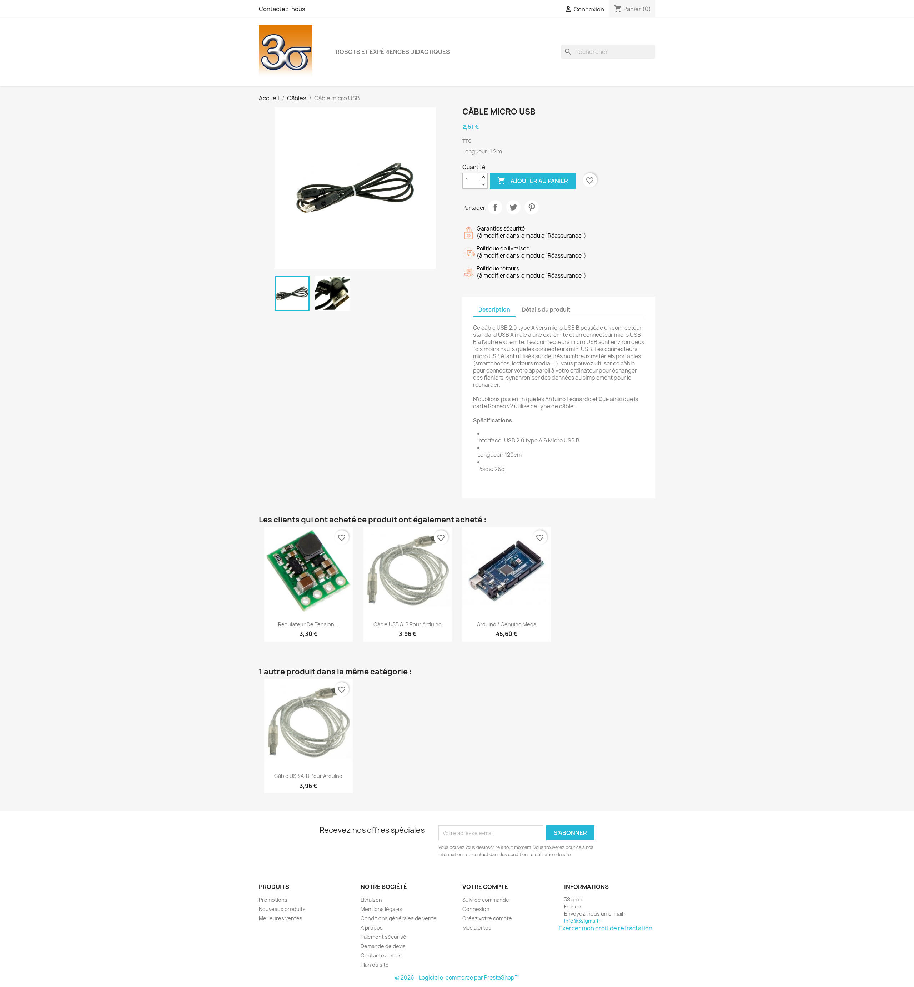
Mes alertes (476, 927)
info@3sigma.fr (582, 920)
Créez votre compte (487, 918)
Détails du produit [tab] (546, 309)
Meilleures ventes (280, 918)
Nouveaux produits (282, 909)
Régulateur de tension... (308, 624)
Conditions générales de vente (399, 918)
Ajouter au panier (532, 180)
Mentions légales (381, 909)
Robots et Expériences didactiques (393, 52)
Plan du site (375, 964)
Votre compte (485, 887)
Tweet (513, 207)
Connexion (475, 909)
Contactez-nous (282, 9)
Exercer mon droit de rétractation (605, 928)
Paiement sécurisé (383, 936)
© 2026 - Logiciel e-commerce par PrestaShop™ (457, 977)
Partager (495, 207)
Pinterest (531, 207)
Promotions (273, 899)
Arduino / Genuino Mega (506, 624)
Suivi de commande (485, 899)
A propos (372, 927)
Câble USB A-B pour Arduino (407, 624)
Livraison (371, 899)
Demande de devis (383, 946)
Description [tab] (494, 309)
